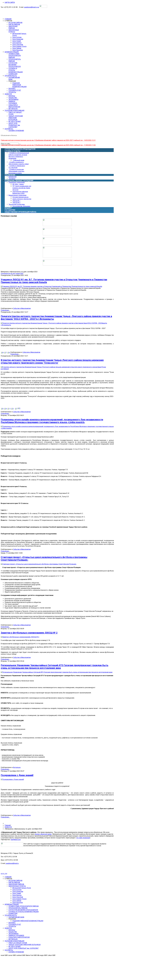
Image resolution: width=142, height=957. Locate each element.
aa (38, 7)
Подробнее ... (5, 310)
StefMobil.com (16, 839)
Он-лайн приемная (83, 838)
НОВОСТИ (8, 827)
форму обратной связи (43, 834)
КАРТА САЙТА (10, 2)
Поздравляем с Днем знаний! (17, 775)
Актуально (17, 767)
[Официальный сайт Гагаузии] (57, 257)
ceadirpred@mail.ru (30, 7)
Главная (7, 825)
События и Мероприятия (22, 308)
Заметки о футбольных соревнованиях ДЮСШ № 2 (29, 632)
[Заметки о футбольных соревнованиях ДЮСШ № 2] (20, 637)
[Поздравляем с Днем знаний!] (12, 779)
